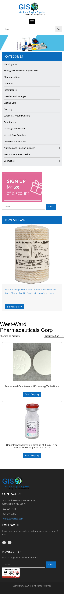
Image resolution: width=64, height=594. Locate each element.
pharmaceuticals (12, 76)
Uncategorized (11, 64)
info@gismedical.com (13, 518)
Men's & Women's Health (17, 154)
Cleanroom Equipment (15, 141)
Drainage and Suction (14, 128)
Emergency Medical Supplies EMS (21, 70)
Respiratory (10, 122)
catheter (8, 83)
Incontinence (10, 89)
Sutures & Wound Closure (17, 115)
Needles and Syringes (15, 96)
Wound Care (10, 102)
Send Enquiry (14, 306)
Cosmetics (9, 160)
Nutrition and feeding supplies (19, 147)
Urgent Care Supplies (15, 134)
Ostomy (8, 109)
